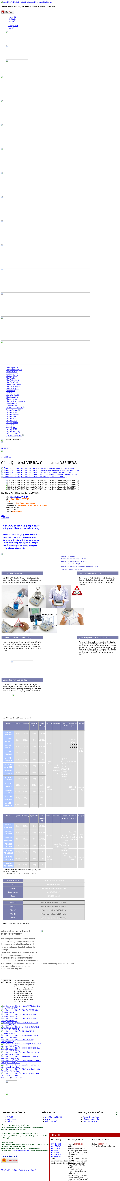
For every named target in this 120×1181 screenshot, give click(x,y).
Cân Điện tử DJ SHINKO (10, 1063)
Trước (7, 1077)
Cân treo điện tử (12, 376)
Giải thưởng (11, 1119)
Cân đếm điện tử (12, 382)
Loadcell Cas (10, 427)
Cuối (20, 1077)
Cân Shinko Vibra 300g (10, 1075)
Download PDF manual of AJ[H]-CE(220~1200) (74, 558)
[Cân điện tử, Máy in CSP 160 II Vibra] (20, 1006)
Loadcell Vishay (12, 423)
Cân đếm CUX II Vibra (9, 1012)
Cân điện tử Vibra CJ (9, 1016)
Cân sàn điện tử (11, 372)
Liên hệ (11, 28)
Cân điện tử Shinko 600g (10, 1071)
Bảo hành (48, 1119)
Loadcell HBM (11, 429)
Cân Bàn (9, 393)
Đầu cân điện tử (11, 403)
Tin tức (11, 23)
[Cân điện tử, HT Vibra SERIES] (18, 1031)
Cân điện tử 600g (7, 1042)
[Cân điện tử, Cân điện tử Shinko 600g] (20, 1069)
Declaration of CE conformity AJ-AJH (71, 569)
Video (3, 516)
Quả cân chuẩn (11, 405)
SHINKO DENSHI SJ (9, 1037)
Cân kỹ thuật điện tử (13, 384)
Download (5, 518)
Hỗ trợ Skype (6, 457)
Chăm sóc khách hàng (91, 1121)
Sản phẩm (12, 21)
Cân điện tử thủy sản (13, 386)
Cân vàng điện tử (12, 368)
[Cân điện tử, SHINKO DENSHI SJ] (20, 1035)
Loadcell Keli (11, 416)
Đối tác (10, 1121)
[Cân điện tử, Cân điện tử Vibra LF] (19, 1019)
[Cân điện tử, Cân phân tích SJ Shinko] (20, 1052)
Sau (16, 1077)
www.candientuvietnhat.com (20, 1150)
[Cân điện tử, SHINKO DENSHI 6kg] (20, 1048)
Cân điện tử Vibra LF (9, 1021)
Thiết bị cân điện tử (13, 433)
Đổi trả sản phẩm (51, 1121)
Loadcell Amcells (12, 414)
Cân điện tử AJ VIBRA (18, 497)
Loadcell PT (10, 425)
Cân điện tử (18, 1170)
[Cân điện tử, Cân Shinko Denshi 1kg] (20, 1065)
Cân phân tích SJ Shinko (10, 1054)
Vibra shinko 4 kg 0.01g (10, 1059)
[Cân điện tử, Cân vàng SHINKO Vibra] (21, 1044)
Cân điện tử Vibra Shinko (15, 401)
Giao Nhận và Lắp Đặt (53, 1117)
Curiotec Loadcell (12, 410)
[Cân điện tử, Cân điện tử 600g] (17, 1040)
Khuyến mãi (13, 26)
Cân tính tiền (10, 391)
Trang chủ (12, 17)
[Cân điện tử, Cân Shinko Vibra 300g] (20, 1073)
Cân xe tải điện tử (12, 395)
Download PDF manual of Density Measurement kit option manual (79, 566)
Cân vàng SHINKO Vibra (10, 1046)
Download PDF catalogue (68, 556)
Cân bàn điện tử (11, 374)
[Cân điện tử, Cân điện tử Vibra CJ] (19, 1014)
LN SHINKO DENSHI (10, 1029)
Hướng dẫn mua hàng (91, 1117)
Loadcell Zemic (11, 421)
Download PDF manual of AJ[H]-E (70, 564)
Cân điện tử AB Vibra (9, 1025)
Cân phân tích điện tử (14, 370)
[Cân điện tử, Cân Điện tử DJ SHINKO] (21, 1061)
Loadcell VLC (11, 419)
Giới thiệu (12, 19)
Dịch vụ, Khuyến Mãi (14, 436)
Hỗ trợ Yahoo (6, 448)
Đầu (2, 1077)
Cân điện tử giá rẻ (12, 389)
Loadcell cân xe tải (13, 431)
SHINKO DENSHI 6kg (10, 1050)
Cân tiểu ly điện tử (12, 380)
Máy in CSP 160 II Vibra (10, 1008)
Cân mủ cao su (11, 399)
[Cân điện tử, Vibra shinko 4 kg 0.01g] (20, 1056)
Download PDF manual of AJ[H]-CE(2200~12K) (74, 561)
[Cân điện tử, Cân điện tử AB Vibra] (19, 1023)
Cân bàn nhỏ (10, 378)
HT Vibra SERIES (8, 1033)
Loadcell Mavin (11, 412)
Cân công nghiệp (12, 397)
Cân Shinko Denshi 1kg (10, 1067)
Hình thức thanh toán (91, 1119)
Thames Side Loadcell (14, 408)
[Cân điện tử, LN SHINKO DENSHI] (20, 1027)
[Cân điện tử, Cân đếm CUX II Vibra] (20, 1010)
